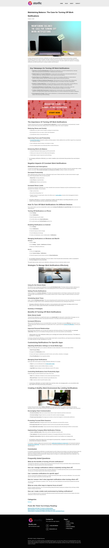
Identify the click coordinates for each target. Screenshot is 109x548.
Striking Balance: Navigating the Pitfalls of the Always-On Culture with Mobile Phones (46, 511)
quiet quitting (58, 195)
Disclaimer (68, 524)
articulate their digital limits (33, 444)
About (71, 3)
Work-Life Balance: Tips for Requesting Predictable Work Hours (41, 509)
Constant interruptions (35, 140)
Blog (66, 3)
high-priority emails (50, 363)
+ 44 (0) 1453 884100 (53, 525)
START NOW (54, 113)
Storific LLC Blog (70, 523)
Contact (78, 3)
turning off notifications (69, 324)
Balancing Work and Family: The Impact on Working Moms (40, 508)
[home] (35, 3)
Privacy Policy (69, 528)
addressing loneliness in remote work (60, 443)
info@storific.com (53, 529)
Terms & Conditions (70, 526)
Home (61, 3)
